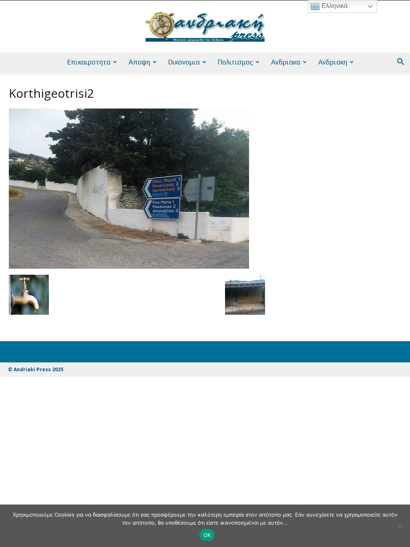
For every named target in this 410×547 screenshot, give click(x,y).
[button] (400, 62)
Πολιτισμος (235, 62)
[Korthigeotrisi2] (129, 266)
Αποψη (139, 62)
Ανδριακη (332, 62)
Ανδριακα (285, 62)
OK (207, 535)
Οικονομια (184, 62)
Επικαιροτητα (89, 62)
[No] (400, 526)
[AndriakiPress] (205, 26)
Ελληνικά (334, 5)
